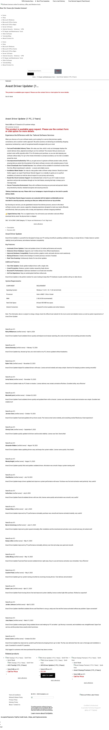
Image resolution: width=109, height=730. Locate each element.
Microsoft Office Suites (10, 22)
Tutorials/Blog (7, 36)
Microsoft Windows (8, 20)
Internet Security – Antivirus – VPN (13, 29)
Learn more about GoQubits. (42, 713)
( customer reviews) (12, 127)
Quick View (27, 658)
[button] (37, 224)
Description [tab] (10, 227)
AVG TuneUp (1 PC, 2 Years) (17, 665)
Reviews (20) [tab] (11, 230)
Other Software (7, 34)
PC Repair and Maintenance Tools (13, 31)
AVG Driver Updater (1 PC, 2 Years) (52, 665)
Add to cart (47, 675)
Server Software (7, 27)
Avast (50, 220)
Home (4, 15)
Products (30, 74)
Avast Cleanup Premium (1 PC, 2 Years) (87, 670)
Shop (4, 17)
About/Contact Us (8, 38)
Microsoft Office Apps (9, 24)
